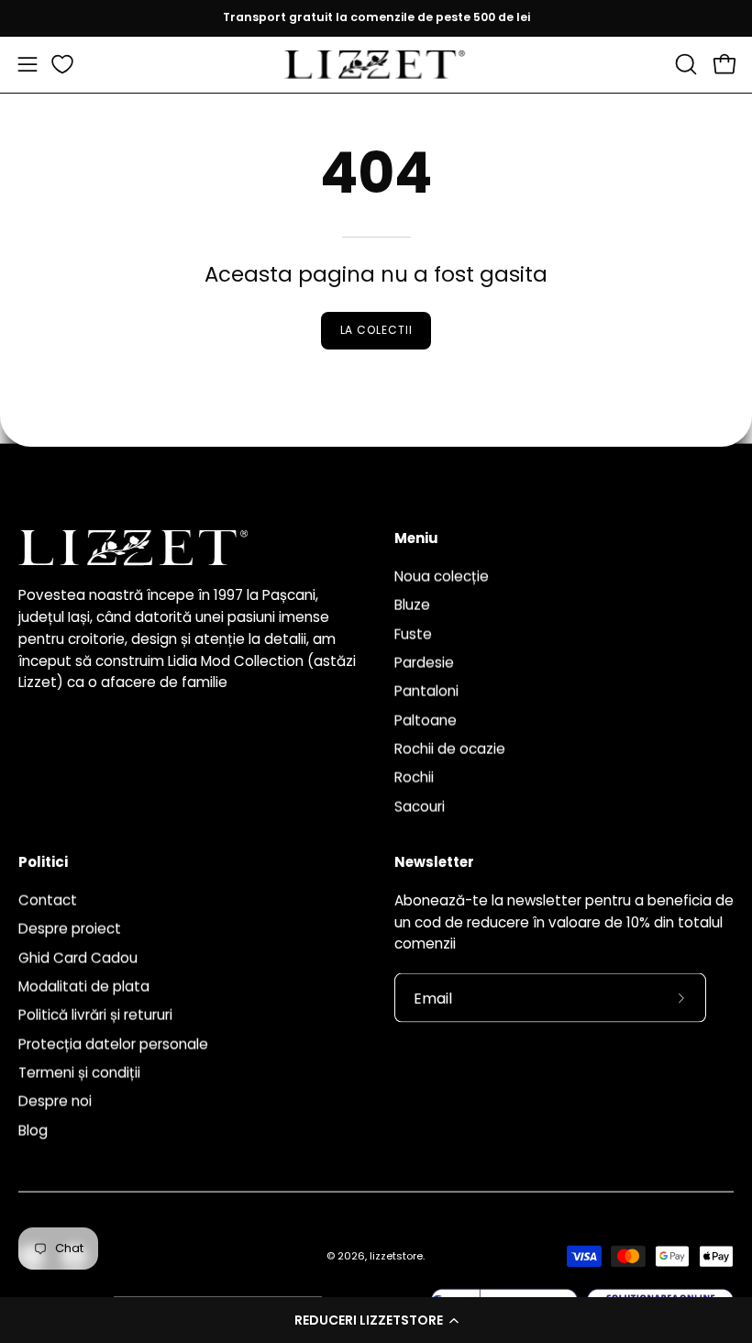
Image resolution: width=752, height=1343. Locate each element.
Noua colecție (441, 575)
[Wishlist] (62, 64)
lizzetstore (396, 1256)
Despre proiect (69, 928)
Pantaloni (426, 691)
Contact (47, 899)
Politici (43, 862)
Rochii (414, 777)
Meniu (416, 539)
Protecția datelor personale (113, 1043)
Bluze (412, 605)
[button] (376, 1320)
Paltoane (425, 719)
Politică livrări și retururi (95, 1015)
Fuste (413, 633)
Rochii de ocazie (449, 748)
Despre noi (55, 1101)
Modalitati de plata (83, 986)
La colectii (376, 330)
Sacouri (419, 806)
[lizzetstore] (376, 64)
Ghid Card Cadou (78, 957)
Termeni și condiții (79, 1072)
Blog (33, 1129)
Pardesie (424, 662)
